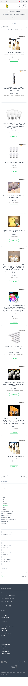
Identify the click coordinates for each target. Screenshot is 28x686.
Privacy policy (5, 615)
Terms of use (5, 617)
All (2, 486)
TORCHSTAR (7, 559)
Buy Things (10, 14)
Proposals (4, 630)
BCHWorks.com (6, 651)
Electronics (5, 490)
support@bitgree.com (10, 595)
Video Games (5, 492)
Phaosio (6, 547)
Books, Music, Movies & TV (9, 519)
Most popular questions (8, 626)
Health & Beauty (6, 515)
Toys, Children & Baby (7, 511)
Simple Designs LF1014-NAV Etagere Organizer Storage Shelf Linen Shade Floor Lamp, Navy (14, 88)
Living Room (6, 501)
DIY (4, 507)
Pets (4, 509)
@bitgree (7, 592)
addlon (5, 554)
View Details (14, 62)
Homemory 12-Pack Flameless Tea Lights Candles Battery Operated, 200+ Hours (14, 384)
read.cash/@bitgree (9, 598)
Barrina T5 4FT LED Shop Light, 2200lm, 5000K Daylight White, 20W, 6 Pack (14, 348)
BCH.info (4, 646)
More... (3, 635)
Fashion (4, 494)
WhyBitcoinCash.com (7, 649)
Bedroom (5, 499)
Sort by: (14, 23)
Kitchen (5, 497)
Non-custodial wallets (7, 633)
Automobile (5, 521)
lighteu (5, 550)
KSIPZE (5, 564)
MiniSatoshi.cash (6, 653)
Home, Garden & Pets (19, 14)
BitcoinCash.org (6, 644)
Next (22, 476)
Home (4, 14)
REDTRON (6, 561)
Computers (5, 488)
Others (4, 523)
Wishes (4, 628)
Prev (5, 476)
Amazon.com (7, 532)
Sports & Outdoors (7, 513)
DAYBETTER (7, 552)
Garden (5, 503)
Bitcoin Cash (4, 674)
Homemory (7, 545)
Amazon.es (7, 534)
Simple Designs (7, 557)
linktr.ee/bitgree (8, 601)
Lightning (5, 505)
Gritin (5, 543)
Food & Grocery (6, 517)
